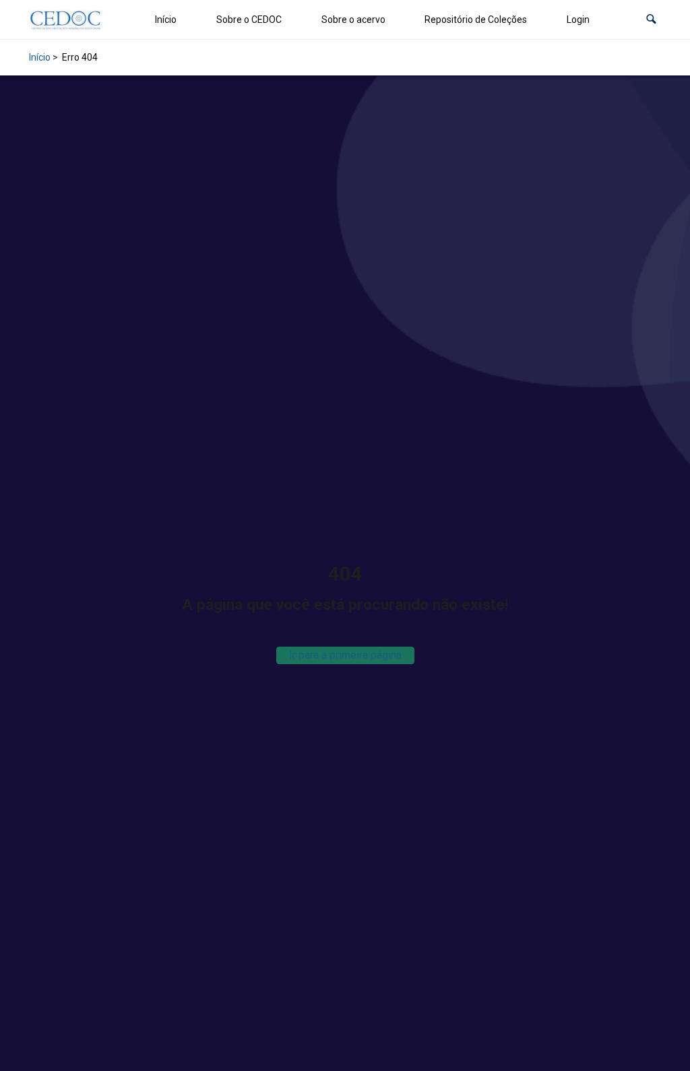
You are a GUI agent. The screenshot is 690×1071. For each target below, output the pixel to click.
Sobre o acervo (353, 19)
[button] (651, 20)
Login (578, 19)
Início (166, 19)
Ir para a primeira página (345, 655)
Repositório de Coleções (476, 19)
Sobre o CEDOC (249, 19)
